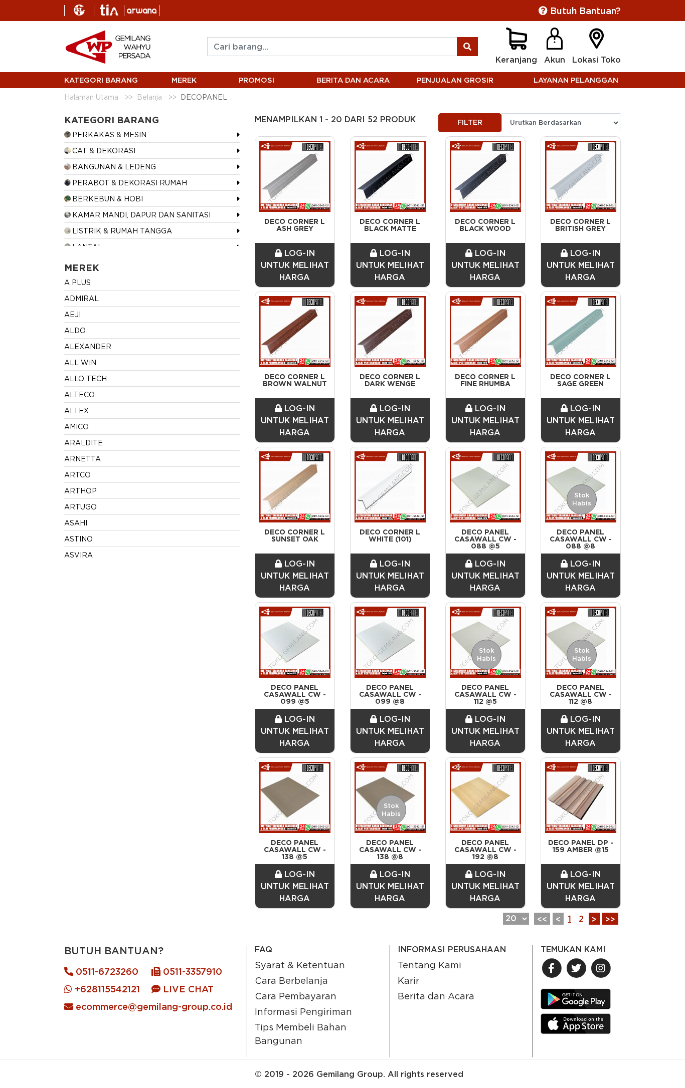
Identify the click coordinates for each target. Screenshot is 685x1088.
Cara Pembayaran (295, 995)
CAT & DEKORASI (103, 150)
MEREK (184, 80)
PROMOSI (256, 80)
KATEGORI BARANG (101, 80)
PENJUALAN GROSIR (455, 80)
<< (542, 919)
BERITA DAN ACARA (353, 80)
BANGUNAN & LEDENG (114, 166)
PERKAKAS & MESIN (109, 134)
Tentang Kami (429, 964)
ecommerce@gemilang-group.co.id (152, 1006)
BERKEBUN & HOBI (107, 198)
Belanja (149, 97)
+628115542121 (106, 989)
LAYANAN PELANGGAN (576, 80)
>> (610, 919)
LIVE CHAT (187, 989)
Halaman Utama (91, 97)
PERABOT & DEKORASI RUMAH (129, 182)
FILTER (469, 122)
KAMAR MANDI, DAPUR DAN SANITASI (141, 214)
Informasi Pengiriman (303, 1011)
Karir (408, 980)
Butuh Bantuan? (584, 11)
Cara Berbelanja (291, 980)
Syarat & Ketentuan (300, 964)
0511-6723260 (105, 971)
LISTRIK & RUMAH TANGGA (122, 230)
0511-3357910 (191, 971)
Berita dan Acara (436, 995)
